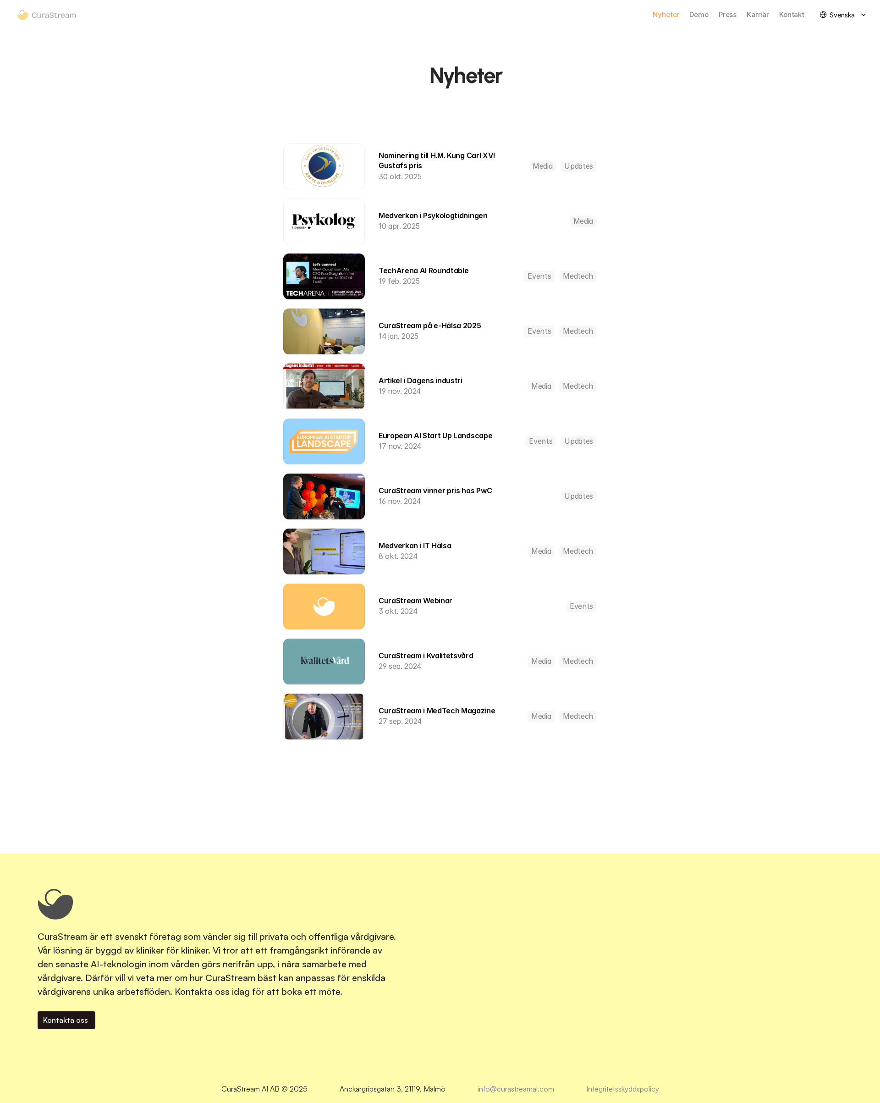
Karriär (758, 14)
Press (728, 14)
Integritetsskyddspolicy (622, 1088)
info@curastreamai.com (516, 1088)
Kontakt (791, 14)
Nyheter (666, 14)
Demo (698, 14)
